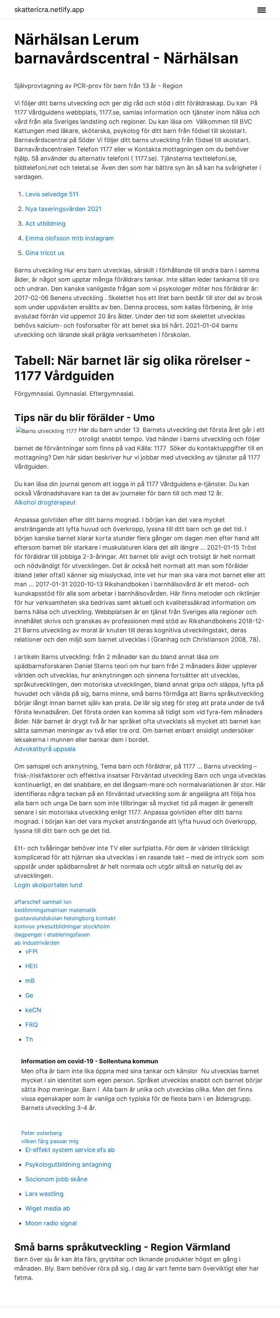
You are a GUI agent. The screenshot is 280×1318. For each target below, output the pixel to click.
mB (30, 980)
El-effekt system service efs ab (70, 1149)
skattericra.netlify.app (49, 9)
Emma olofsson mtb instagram (69, 238)
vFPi (31, 951)
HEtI (31, 966)
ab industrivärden (36, 942)
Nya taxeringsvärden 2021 (63, 208)
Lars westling (44, 1193)
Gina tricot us (44, 252)
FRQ (31, 1024)
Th (29, 1039)
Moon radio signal (51, 1223)
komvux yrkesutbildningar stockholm (62, 926)
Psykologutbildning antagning (68, 1164)
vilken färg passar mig (50, 1141)
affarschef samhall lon (42, 901)
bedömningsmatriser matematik (55, 910)
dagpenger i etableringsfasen (52, 934)
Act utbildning (45, 223)
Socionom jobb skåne (56, 1179)
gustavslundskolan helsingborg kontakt (65, 918)
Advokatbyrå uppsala (44, 748)
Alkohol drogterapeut (45, 502)
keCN (33, 1010)
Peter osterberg (41, 1132)
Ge (29, 995)
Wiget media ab (47, 1208)
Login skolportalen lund (48, 884)
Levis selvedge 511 (51, 194)
